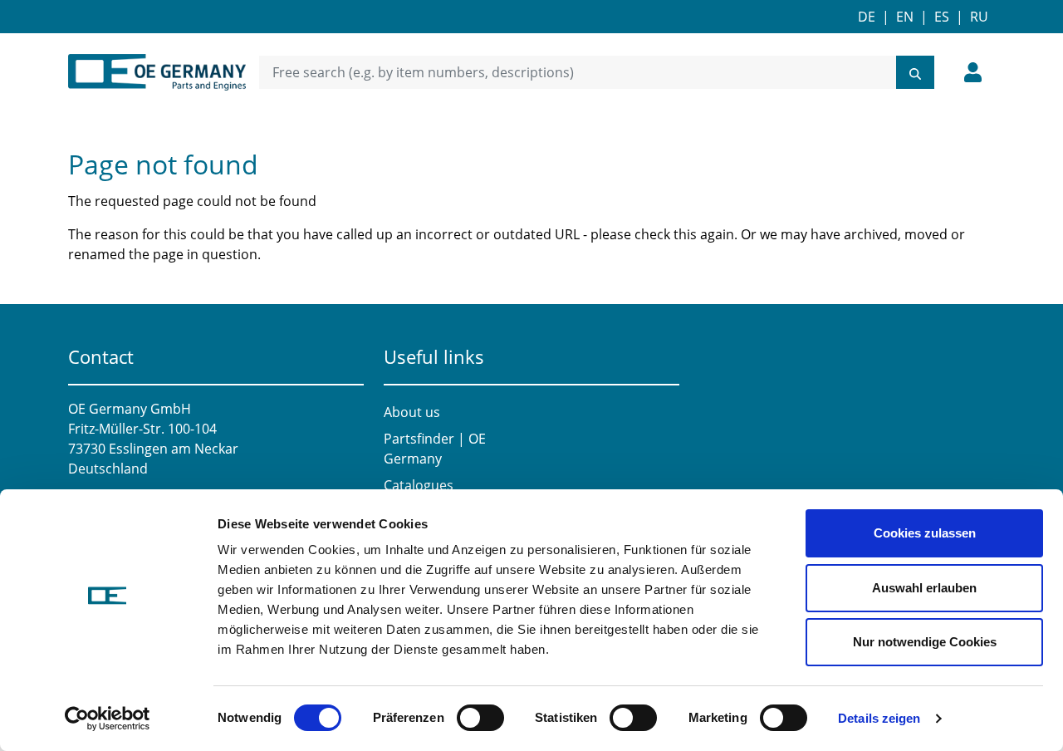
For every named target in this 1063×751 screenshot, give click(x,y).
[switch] (480, 717)
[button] (973, 72)
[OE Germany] (157, 72)
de (866, 16)
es (941, 16)
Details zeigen (879, 718)
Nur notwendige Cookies (925, 642)
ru (979, 16)
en (905, 16)
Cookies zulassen (925, 533)
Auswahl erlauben (924, 588)
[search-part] (915, 72)
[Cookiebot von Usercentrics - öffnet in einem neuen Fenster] (107, 718)
